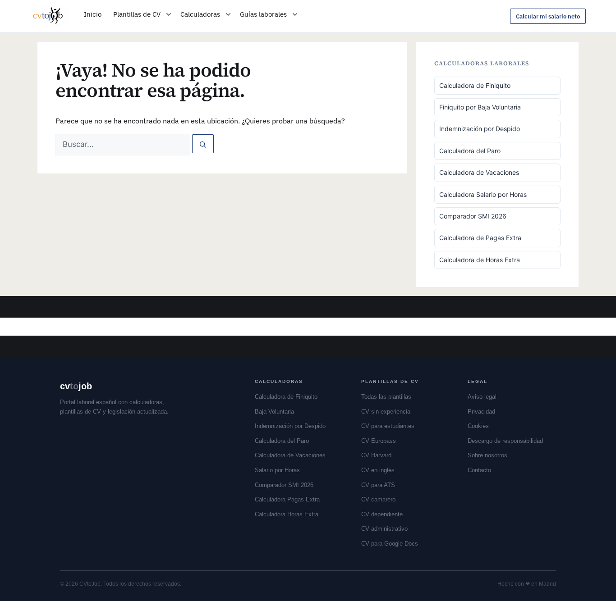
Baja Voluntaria (274, 411)
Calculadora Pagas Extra (287, 499)
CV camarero (378, 499)
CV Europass (378, 440)
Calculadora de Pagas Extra (480, 237)
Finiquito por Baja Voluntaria (480, 107)
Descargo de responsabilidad (505, 440)
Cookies (478, 426)
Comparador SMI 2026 (472, 216)
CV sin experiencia (385, 411)
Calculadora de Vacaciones (479, 172)
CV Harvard (376, 455)
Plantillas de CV (137, 14)
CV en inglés (378, 470)
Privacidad (481, 411)
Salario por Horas (277, 470)
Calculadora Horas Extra (286, 514)
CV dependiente (382, 514)
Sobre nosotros (487, 455)
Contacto (479, 470)
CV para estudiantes (387, 426)
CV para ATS (378, 485)
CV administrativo (384, 528)
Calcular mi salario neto (548, 16)
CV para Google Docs (389, 543)
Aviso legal (482, 396)
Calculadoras (200, 14)
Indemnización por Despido (479, 128)
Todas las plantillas (386, 396)
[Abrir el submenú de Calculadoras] (228, 14)
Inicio (92, 14)
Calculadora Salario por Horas (483, 194)
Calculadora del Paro (470, 151)
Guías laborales (263, 14)
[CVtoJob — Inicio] (49, 16)
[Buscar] (203, 143)
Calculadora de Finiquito (474, 85)
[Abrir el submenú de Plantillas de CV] (168, 14)
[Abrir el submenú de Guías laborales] (295, 14)
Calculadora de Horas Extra (479, 260)
